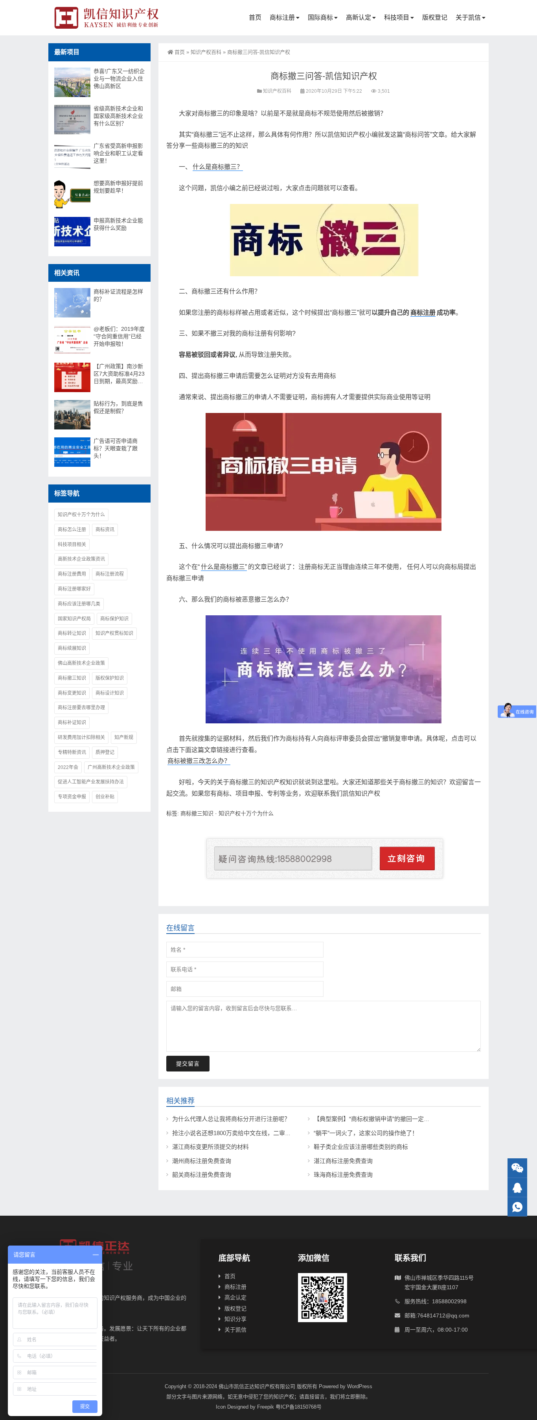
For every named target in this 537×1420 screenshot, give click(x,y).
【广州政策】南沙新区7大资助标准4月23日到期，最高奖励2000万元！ (119, 374)
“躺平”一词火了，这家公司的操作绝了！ (366, 1133)
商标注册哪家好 (74, 589)
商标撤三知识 (196, 813)
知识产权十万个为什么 (246, 813)
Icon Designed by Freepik (245, 1407)
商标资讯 (105, 529)
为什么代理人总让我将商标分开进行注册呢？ (231, 1118)
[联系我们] (517, 1187)
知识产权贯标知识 (114, 633)
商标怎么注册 (72, 529)
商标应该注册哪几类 (79, 604)
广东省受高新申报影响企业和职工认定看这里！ (118, 153)
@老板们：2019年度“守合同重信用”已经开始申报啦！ (119, 336)
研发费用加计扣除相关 (81, 737)
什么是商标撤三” (224, 566)
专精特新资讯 (72, 752)
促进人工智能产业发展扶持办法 (91, 782)
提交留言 (188, 1063)
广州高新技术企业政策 (111, 767)
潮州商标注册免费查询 (201, 1161)
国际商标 (320, 17)
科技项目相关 (72, 544)
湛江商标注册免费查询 (343, 1161)
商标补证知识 (72, 722)
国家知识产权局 (74, 619)
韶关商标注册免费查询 (201, 1174)
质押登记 (105, 752)
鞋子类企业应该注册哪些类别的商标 (361, 1146)
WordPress (359, 1386)
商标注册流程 (110, 574)
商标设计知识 (110, 693)
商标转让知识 (72, 633)
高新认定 (358, 17)
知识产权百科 (206, 52)
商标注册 (282, 17)
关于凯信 (468, 17)
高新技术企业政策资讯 (81, 559)
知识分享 (235, 1319)
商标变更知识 (72, 693)
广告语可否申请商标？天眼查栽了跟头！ (116, 448)
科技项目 (396, 17)
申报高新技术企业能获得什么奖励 (118, 224)
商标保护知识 (114, 619)
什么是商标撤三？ (218, 166)
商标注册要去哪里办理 (81, 707)
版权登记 (434, 17)
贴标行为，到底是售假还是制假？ (118, 407)
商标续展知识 (72, 648)
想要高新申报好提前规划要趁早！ (118, 187)
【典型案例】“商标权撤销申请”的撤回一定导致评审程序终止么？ (398, 1118)
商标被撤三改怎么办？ (198, 761)
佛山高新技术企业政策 (81, 663)
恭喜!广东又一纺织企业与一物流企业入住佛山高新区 (119, 78)
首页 (255, 17)
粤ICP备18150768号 (299, 1407)
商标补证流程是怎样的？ (118, 295)
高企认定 (235, 1297)
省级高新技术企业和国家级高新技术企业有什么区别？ (118, 116)
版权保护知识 (110, 678)
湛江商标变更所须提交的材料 (210, 1146)
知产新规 (123, 737)
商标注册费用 (72, 574)
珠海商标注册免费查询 (343, 1174)
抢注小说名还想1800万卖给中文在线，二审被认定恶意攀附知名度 (258, 1133)
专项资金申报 (72, 797)
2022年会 (68, 767)
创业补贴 (105, 797)
